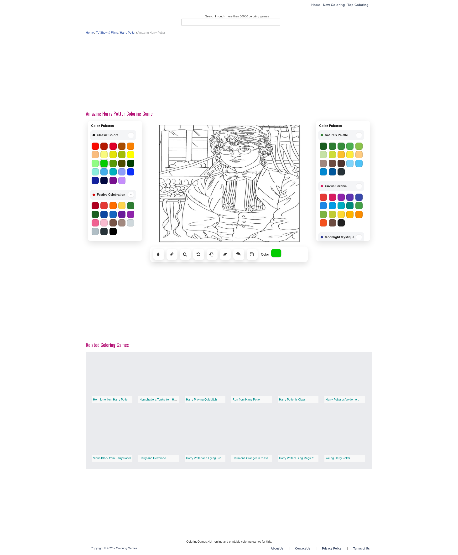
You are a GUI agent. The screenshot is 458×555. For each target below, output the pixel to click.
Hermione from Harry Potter (111, 399)
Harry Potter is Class (292, 399)
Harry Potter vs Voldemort (342, 399)
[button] (113, 135)
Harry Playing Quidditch (201, 399)
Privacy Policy (332, 548)
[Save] (252, 254)
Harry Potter (127, 32)
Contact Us (302, 548)
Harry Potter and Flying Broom (205, 458)
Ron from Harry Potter (247, 399)
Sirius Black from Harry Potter (112, 458)
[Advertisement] (229, 73)
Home (316, 5)
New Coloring (334, 5)
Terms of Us (361, 548)
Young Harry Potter (338, 458)
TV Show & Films (107, 32)
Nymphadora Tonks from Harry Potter (163, 399)
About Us (277, 548)
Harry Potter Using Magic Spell (299, 458)
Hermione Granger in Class (250, 458)
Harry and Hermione (153, 458)
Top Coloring (358, 5)
